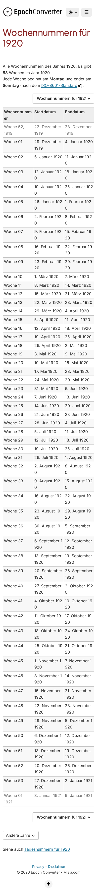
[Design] (72, 12)
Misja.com (72, 872)
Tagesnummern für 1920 (47, 849)
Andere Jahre (18, 835)
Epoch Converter (45, 872)
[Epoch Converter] (34, 11)
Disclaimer (56, 866)
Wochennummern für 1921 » (63, 98)
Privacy (38, 866)
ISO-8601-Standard (59, 85)
